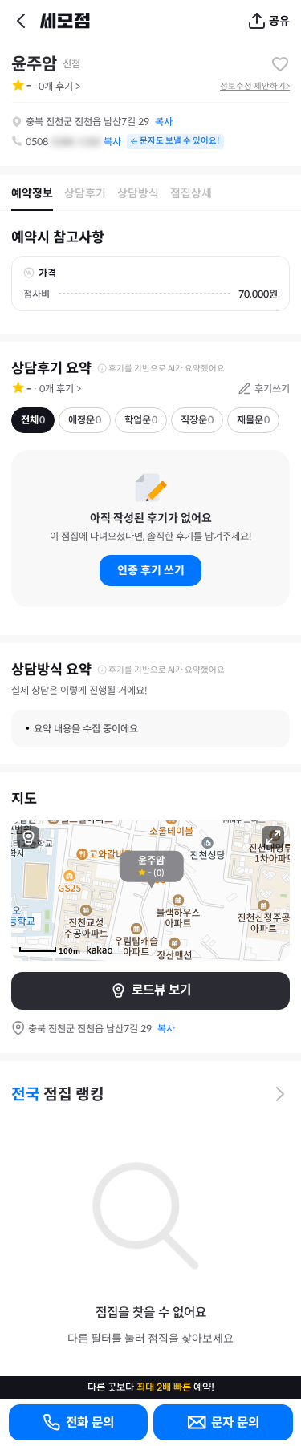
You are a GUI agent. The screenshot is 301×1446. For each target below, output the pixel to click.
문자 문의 (235, 1422)
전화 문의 (90, 1422)
